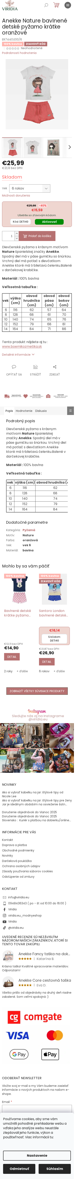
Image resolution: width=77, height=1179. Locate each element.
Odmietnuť (19, 1168)
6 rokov (44, 671)
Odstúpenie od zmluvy (18, 877)
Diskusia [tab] (41, 411)
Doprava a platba (14, 845)
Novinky (7, 856)
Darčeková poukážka (17, 861)
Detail (11, 657)
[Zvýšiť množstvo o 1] (17, 233)
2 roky (8, 671)
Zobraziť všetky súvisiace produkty (37, 691)
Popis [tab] (9, 411)
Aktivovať (49, 222)
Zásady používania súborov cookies (27, 871)
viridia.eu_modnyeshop (25, 915)
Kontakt (7, 840)
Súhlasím (54, 1168)
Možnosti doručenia (16, 196)
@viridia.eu (16, 928)
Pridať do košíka (40, 236)
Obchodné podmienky (18, 850)
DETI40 (20, 222)
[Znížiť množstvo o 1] (17, 238)
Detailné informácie (16, 355)
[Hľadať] (46, 5)
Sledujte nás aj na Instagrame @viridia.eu (38, 717)
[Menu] (68, 5)
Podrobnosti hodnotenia (19, 53)
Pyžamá (29, 530)
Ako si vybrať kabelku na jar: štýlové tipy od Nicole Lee (32, 794)
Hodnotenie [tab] (24, 411)
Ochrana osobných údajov (21, 866)
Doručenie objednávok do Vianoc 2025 (29, 812)
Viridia (12, 909)
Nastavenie (37, 1155)
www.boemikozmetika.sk (22, 346)
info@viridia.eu (18, 897)
